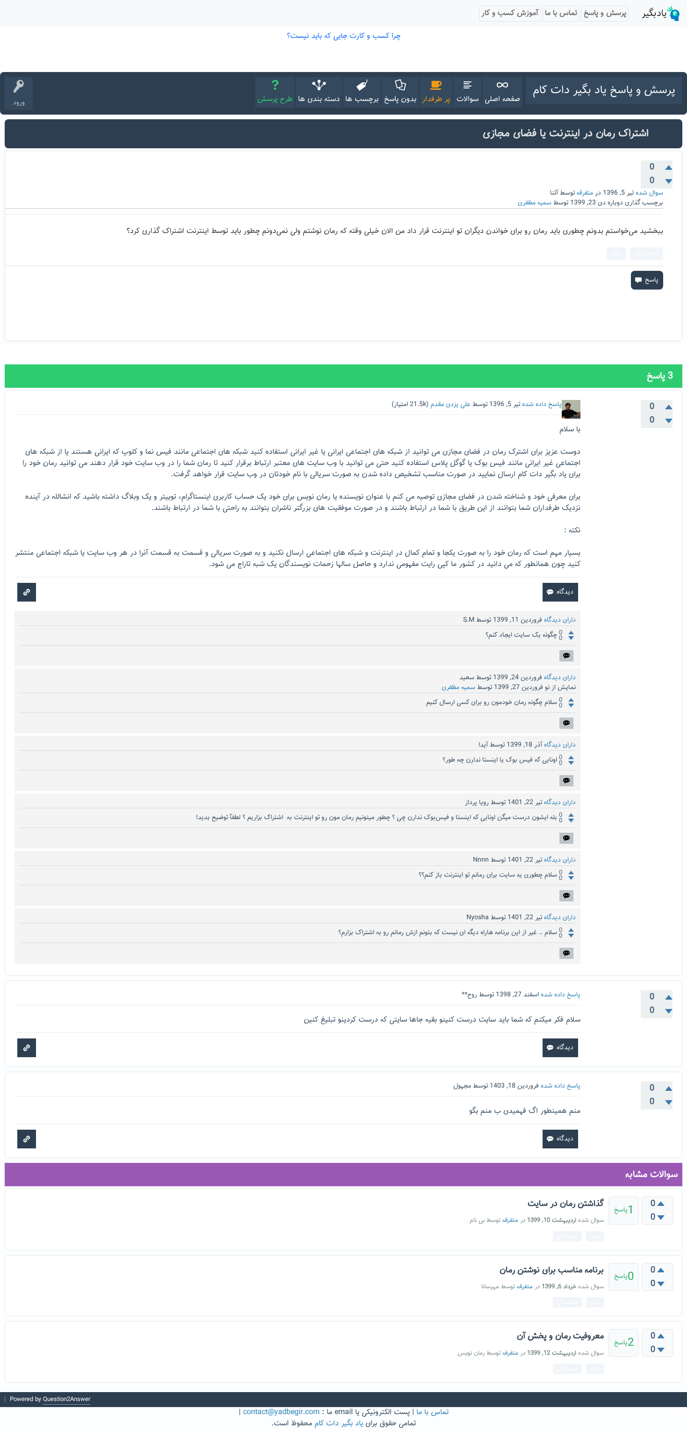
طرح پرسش (275, 99)
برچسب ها (362, 99)
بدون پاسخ (400, 99)
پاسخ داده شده (542, 404)
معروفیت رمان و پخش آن (560, 1336)
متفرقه (585, 193)
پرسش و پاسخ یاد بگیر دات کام (604, 90)
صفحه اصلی (502, 99)
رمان (616, 253)
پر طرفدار (436, 99)
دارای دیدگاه (560, 620)
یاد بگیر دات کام (339, 1424)
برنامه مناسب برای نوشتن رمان (552, 1270)
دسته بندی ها (319, 99)
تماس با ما (432, 1412)
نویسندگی (647, 253)
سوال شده (649, 193)
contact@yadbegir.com (281, 1412)
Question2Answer (66, 1399)
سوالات (468, 99)
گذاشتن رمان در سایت (566, 1204)
